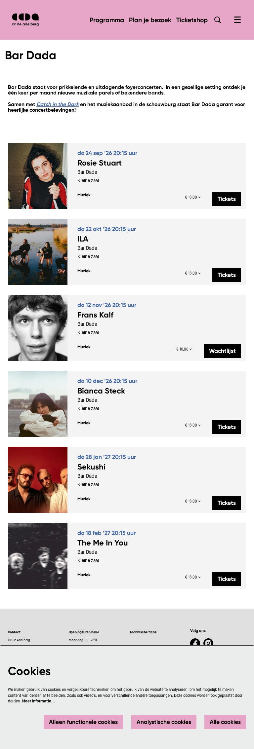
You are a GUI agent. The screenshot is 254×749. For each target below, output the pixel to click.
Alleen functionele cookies (83, 722)
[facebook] (195, 643)
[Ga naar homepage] (25, 20)
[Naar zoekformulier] (218, 20)
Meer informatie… (38, 701)
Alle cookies (225, 722)
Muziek (83, 195)
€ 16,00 (191, 197)
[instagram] (208, 643)
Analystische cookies (164, 722)
